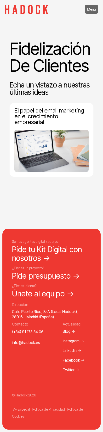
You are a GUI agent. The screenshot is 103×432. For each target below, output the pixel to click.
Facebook (74, 360)
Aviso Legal (21, 409)
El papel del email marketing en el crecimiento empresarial (49, 116)
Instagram (73, 340)
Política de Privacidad (48, 409)
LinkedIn (72, 350)
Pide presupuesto (46, 276)
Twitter (71, 369)
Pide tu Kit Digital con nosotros (47, 254)
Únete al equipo (43, 293)
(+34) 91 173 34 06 (28, 331)
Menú (91, 9)
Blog (69, 331)
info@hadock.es (26, 342)
